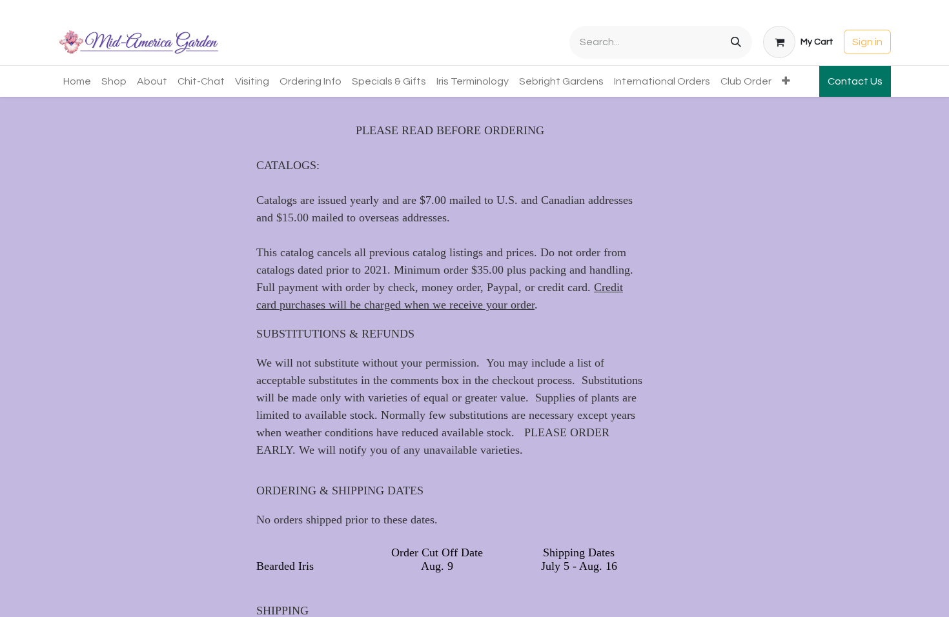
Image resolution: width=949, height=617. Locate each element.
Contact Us (855, 81)
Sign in (867, 42)
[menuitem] (77, 81)
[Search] (736, 42)
